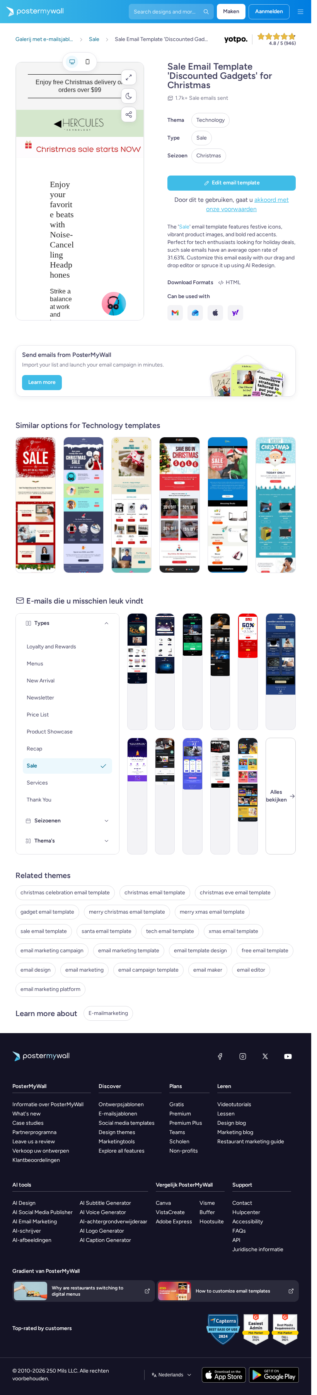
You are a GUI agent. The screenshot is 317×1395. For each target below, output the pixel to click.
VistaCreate (170, 1212)
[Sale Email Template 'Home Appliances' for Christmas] (131, 505)
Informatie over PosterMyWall (48, 1104)
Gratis (176, 1104)
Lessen (226, 1113)
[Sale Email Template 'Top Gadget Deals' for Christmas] (228, 505)
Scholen (179, 1141)
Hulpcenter (246, 1212)
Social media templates (127, 1123)
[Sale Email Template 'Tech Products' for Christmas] (83, 505)
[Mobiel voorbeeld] (87, 62)
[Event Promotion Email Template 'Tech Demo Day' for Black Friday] (192, 671)
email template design (200, 950)
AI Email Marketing (34, 1221)
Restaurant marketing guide (250, 1141)
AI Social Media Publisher (42, 1212)
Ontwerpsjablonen (121, 1104)
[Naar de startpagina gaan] (31, 11)
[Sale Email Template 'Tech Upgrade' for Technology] (248, 671)
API (236, 1240)
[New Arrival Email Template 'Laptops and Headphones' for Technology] (220, 671)
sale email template (43, 931)
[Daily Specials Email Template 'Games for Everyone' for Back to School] (248, 796)
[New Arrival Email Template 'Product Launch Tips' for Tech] (137, 796)
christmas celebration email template (65, 892)
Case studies (28, 1123)
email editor (251, 970)
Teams (177, 1132)
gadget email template (47, 912)
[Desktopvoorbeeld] (72, 62)
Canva (163, 1203)
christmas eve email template (235, 892)
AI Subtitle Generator (105, 1203)
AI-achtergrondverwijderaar (113, 1221)
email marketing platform (50, 989)
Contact (242, 1203)
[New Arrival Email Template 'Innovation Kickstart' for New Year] (281, 671)
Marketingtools (117, 1141)
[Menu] (300, 11)
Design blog (231, 1123)
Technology (210, 120)
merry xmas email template (212, 912)
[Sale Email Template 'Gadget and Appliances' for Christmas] (35, 505)
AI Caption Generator (105, 1240)
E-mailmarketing (108, 1013)
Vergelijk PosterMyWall (184, 1185)
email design (35, 970)
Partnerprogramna (34, 1132)
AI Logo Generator (102, 1231)
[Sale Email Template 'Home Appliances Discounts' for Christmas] (276, 505)
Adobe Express (174, 1221)
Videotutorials (234, 1104)
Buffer (207, 1212)
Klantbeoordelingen (36, 1160)
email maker (207, 970)
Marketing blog (235, 1132)
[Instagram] (243, 1056)
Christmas (208, 155)
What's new (26, 1113)
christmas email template (154, 892)
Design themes (117, 1132)
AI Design (24, 1203)
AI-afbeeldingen (31, 1240)
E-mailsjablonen (118, 1113)
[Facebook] (220, 1056)
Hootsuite (211, 1221)
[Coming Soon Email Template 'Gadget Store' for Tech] (165, 796)
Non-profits (183, 1151)
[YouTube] (288, 1056)
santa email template (106, 931)
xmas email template (233, 931)
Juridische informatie (257, 1249)
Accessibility (247, 1221)
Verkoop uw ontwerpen (40, 1151)
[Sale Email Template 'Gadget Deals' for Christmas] (137, 671)
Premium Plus (185, 1123)
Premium (180, 1113)
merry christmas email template (127, 912)
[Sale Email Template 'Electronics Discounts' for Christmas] (179, 505)
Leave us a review (33, 1141)
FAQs (239, 1231)
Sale (201, 138)
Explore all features (122, 1151)
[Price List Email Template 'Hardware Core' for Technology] (220, 796)
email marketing (84, 970)
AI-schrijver (26, 1231)
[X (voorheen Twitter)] (265, 1056)
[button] (128, 77)
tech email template (170, 931)
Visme (207, 1203)
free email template (265, 950)
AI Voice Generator (103, 1212)
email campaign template (148, 970)
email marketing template (128, 950)
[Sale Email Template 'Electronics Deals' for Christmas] (165, 671)
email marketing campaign (52, 950)
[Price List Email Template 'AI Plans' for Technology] (192, 796)
